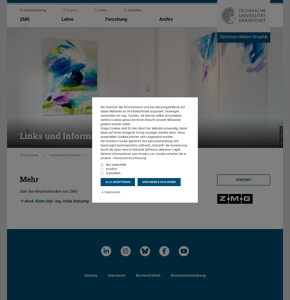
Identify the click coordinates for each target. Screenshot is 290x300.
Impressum (112, 192)
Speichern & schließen (159, 182)
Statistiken (113, 173)
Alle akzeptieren (118, 182)
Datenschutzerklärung (130, 158)
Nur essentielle (116, 164)
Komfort (111, 169)
